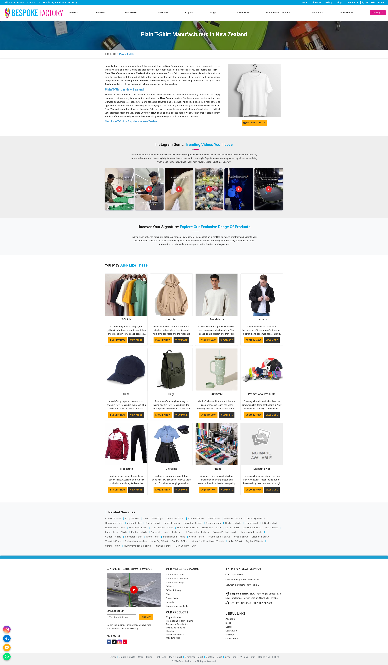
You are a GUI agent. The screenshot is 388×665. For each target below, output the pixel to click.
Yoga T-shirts (241, 536)
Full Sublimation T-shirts (196, 532)
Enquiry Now (117, 340)
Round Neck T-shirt (115, 527)
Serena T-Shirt (113, 545)
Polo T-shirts (272, 527)
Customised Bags (175, 582)
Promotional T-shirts (220, 536)
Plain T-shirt (175, 657)
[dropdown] (78, 12)
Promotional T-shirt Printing (179, 621)
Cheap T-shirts (197, 536)
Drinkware (241, 12)
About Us (316, 2)
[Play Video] (134, 590)
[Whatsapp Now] (7, 656)
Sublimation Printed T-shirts (166, 532)
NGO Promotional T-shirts (138, 545)
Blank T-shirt (252, 523)
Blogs (339, 2)
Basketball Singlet (193, 523)
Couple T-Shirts (113, 518)
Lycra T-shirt (153, 536)
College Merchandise (136, 541)
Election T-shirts (260, 536)
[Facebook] (109, 642)
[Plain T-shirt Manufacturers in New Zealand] (254, 90)
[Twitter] (114, 642)
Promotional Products (278, 12)
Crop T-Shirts (132, 518)
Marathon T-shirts (233, 518)
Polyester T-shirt (134, 536)
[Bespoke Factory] (33, 12)
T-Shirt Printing (173, 590)
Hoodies (100, 12)
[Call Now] (7, 638)
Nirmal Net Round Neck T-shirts (208, 541)
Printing (376, 12)
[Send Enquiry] (7, 647)
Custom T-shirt (196, 518)
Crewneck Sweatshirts (177, 624)
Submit (146, 617)
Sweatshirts (131, 12)
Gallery (328, 2)
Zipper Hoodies (173, 617)
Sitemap (230, 634)
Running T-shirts (163, 545)
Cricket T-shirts (233, 523)
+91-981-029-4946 (375, 2)
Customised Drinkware (177, 578)
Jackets (161, 12)
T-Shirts (72, 12)
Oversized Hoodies (175, 627)
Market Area (232, 638)
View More (136, 340)
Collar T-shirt (233, 527)
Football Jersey (172, 523)
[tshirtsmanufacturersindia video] (119, 189)
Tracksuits (315, 12)
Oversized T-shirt (176, 518)
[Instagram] (119, 642)
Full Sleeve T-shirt (138, 527)
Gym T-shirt (214, 518)
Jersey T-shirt (134, 523)
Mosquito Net (261, 468)
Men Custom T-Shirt (186, 545)
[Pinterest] (125, 642)
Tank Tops (157, 518)
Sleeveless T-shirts (212, 527)
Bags (213, 12)
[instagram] (7, 629)
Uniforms (345, 12)
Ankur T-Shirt (235, 541)
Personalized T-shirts (174, 536)
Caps (188, 12)
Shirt (146, 518)
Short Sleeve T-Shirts (162, 527)
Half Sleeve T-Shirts (187, 527)
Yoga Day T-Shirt (160, 541)
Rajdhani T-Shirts (255, 541)
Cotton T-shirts (113, 536)
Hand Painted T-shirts (251, 532)
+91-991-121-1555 (262, 603)
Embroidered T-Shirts (116, 532)
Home (304, 2)
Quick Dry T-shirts (256, 518)
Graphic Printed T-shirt (225, 532)
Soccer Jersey (214, 523)
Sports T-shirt (153, 523)
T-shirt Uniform (113, 541)
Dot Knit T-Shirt (180, 541)
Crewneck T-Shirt (252, 527)
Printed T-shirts (139, 532)
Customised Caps (175, 574)
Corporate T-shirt (114, 523)
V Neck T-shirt (270, 523)
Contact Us (352, 2)
